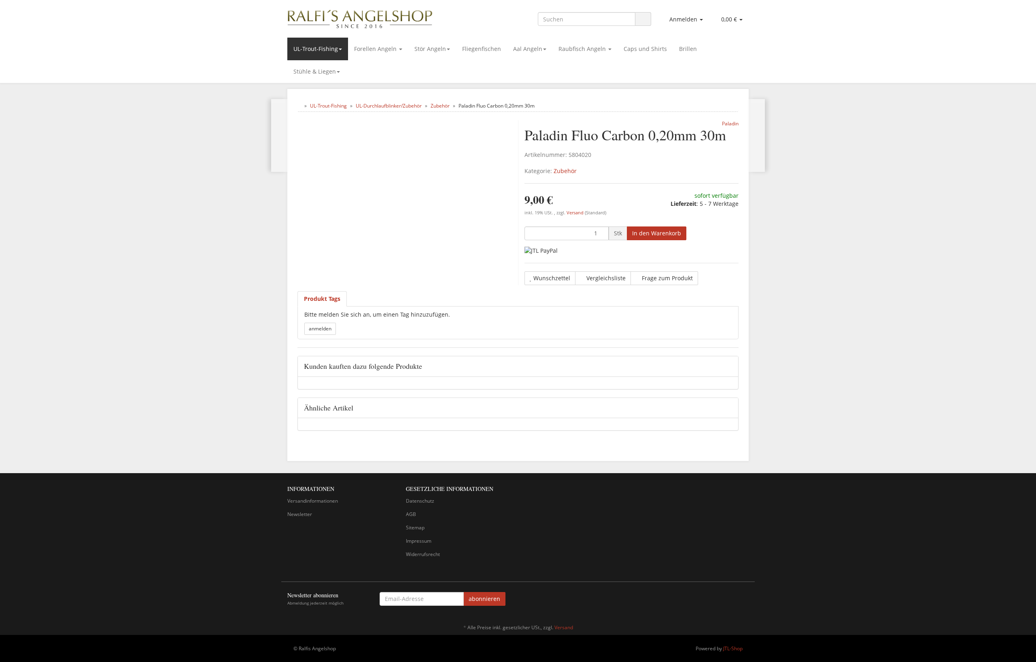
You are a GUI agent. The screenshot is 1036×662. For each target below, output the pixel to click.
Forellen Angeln (376, 49)
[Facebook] (744, 600)
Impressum (418, 540)
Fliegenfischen (481, 49)
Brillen (688, 49)
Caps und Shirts (645, 49)
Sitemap (415, 527)
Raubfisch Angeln (582, 49)
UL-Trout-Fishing (315, 49)
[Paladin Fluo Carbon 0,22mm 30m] (756, 135)
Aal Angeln (527, 49)
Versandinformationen (312, 500)
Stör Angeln (430, 49)
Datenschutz (420, 500)
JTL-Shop (733, 648)
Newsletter (299, 514)
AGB (411, 514)
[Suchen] (643, 19)
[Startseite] (299, 105)
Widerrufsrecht (423, 554)
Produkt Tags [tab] (322, 298)
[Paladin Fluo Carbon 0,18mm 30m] (279, 135)
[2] (541, 250)
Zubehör (565, 171)
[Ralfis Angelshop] (360, 17)
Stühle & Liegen (314, 71)
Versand (576, 213)
